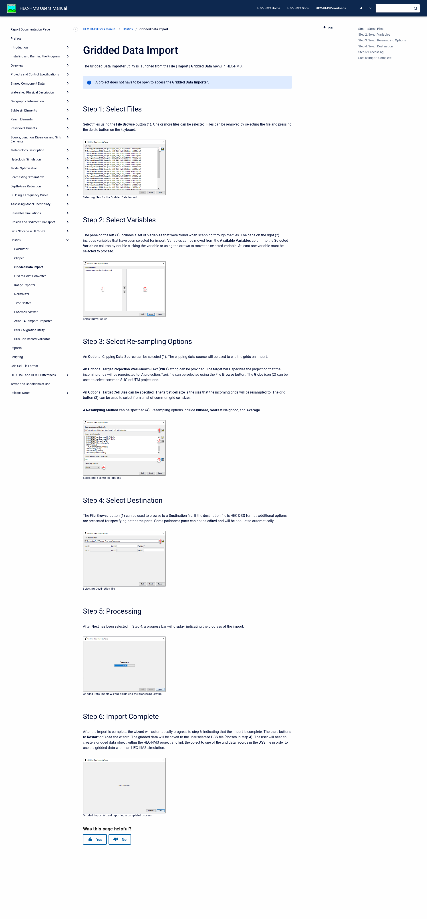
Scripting (17, 357)
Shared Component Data (28, 83)
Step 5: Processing (371, 52)
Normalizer (21, 294)
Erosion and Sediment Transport (33, 222)
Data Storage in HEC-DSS (28, 231)
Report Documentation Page (30, 29)
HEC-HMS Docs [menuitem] (298, 8)
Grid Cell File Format (24, 366)
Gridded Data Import (28, 267)
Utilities (16, 240)
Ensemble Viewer (26, 312)
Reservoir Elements (24, 128)
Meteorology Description (27, 150)
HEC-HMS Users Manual (43, 8)
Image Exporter (24, 285)
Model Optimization (24, 168)
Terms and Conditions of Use (30, 384)
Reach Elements (22, 119)
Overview (17, 65)
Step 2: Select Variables (374, 34)
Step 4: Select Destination (375, 46)
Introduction (19, 47)
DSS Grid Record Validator (32, 339)
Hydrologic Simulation (26, 159)
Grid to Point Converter (30, 276)
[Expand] (67, 47)
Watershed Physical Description (32, 92)
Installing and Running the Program (35, 56)
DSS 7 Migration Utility (29, 330)
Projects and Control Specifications (35, 74)
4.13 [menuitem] (363, 8)
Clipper (19, 258)
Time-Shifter (22, 303)
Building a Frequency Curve (29, 195)
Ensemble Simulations (26, 213)
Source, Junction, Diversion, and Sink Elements (36, 139)
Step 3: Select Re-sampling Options (382, 40)
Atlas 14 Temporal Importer (33, 321)
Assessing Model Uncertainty (30, 204)
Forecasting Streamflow (27, 177)
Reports (16, 348)
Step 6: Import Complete (374, 58)
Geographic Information (27, 101)
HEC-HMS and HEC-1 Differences (33, 375)
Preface (16, 38)
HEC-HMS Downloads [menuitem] (331, 8)
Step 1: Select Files (370, 28)
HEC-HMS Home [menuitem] (268, 8)
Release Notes (20, 393)
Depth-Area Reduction (26, 186)
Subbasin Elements (24, 110)
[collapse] (67, 240)
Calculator (21, 249)
